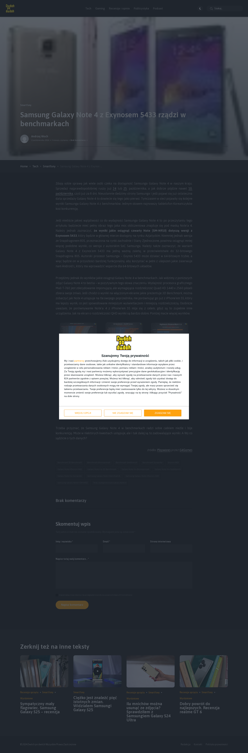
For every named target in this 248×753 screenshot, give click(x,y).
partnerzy (79, 361)
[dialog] (124, 376)
